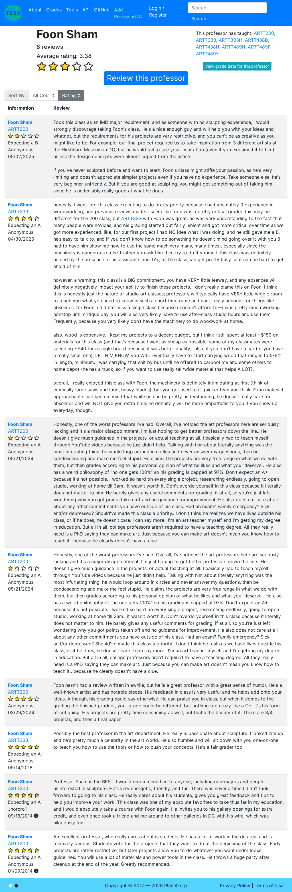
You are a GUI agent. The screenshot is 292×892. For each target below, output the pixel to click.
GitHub (102, 10)
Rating (69, 95)
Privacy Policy (235, 885)
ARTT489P (259, 47)
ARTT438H (207, 47)
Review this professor (146, 78)
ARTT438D (256, 40)
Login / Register (158, 11)
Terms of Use (269, 885)
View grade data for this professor (237, 66)
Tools (72, 10)
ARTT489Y (207, 54)
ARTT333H (230, 40)
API (86, 10)
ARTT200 (264, 33)
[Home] (13, 13)
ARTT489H (233, 47)
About (35, 10)
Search (198, 18)
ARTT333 (206, 40)
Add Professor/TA (128, 13)
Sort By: (17, 95)
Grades (54, 10)
